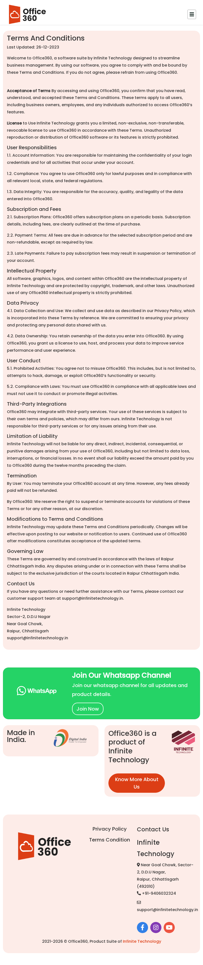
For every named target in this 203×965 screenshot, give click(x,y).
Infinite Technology (142, 941)
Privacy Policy (110, 828)
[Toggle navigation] (191, 14)
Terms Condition (109, 839)
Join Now (87, 708)
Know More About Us (136, 783)
